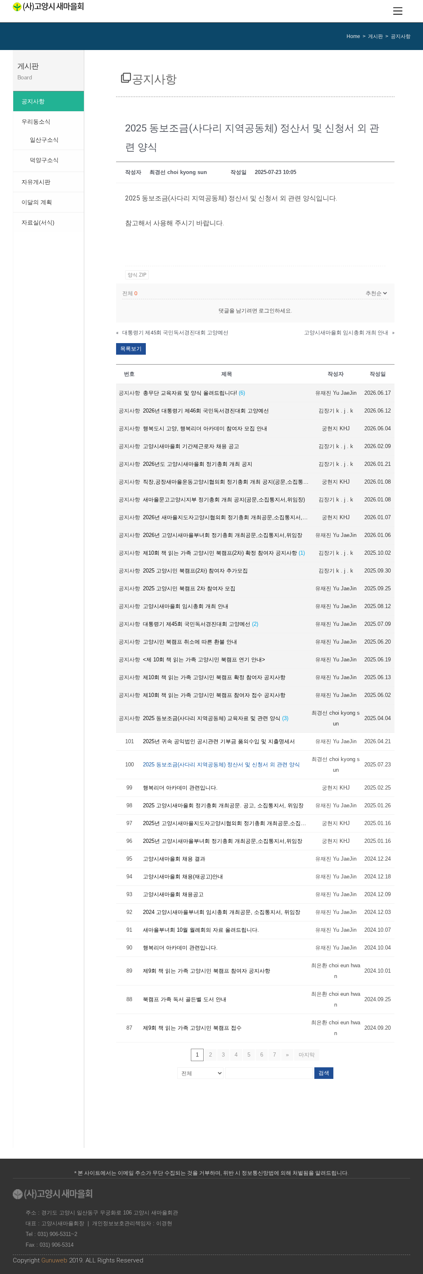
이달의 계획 (36, 202)
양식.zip (137, 275)
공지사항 (33, 101)
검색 (323, 1073)
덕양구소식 (44, 160)
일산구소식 (44, 139)
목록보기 (131, 349)
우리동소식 (35, 121)
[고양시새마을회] (48, 8)
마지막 (307, 1055)
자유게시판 (35, 182)
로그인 (267, 311)
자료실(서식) (38, 222)
